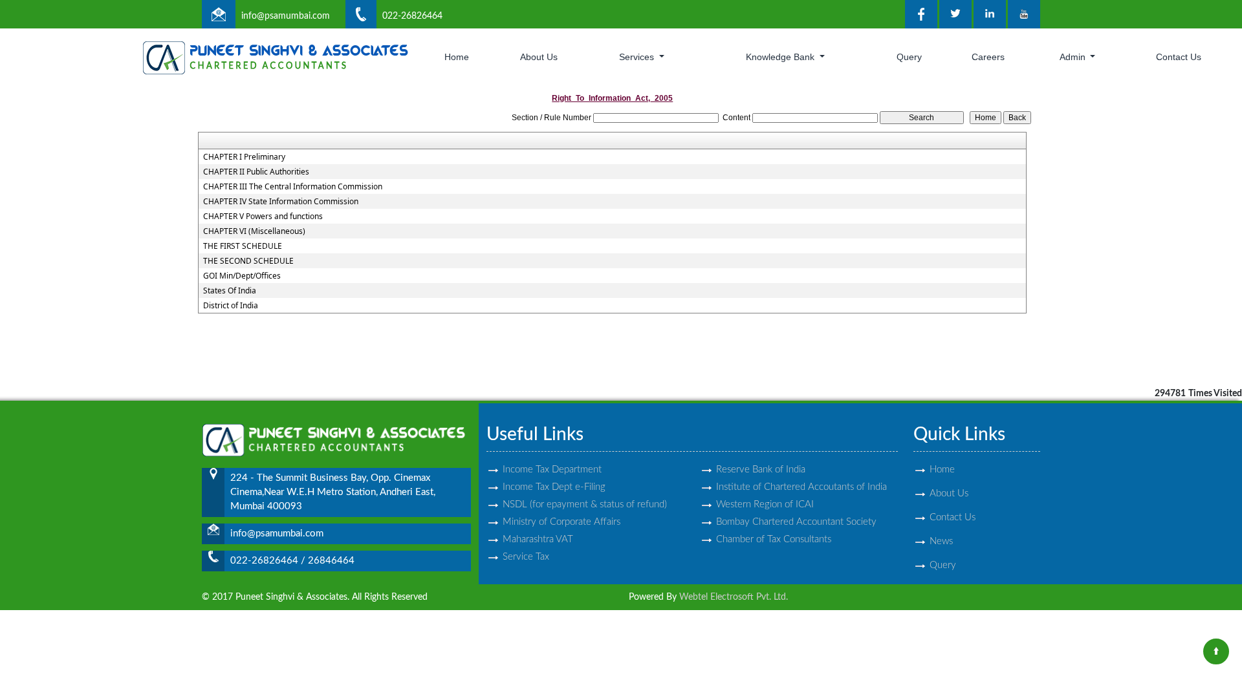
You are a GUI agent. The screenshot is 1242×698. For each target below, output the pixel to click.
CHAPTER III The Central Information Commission (292, 187)
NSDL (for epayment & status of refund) (585, 504)
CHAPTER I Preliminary (244, 157)
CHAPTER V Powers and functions (263, 216)
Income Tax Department (552, 469)
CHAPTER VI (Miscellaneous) (254, 231)
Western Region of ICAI (765, 504)
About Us (539, 57)
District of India (230, 306)
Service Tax (526, 557)
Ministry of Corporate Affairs (561, 522)
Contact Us (1178, 57)
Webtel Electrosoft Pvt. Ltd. (733, 597)
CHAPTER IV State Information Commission (280, 201)
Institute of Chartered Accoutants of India (801, 487)
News (941, 541)
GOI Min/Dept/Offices (242, 276)
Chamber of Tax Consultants (773, 539)
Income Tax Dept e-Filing (554, 487)
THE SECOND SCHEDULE (248, 261)
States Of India (229, 291)
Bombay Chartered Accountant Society (796, 522)
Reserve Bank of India (760, 469)
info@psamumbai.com (285, 16)
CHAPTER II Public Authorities (256, 172)
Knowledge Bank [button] (781, 57)
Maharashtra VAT (538, 539)
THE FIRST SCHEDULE (242, 246)
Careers (988, 57)
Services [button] (638, 57)
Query (909, 57)
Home (456, 57)
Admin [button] (1074, 57)
